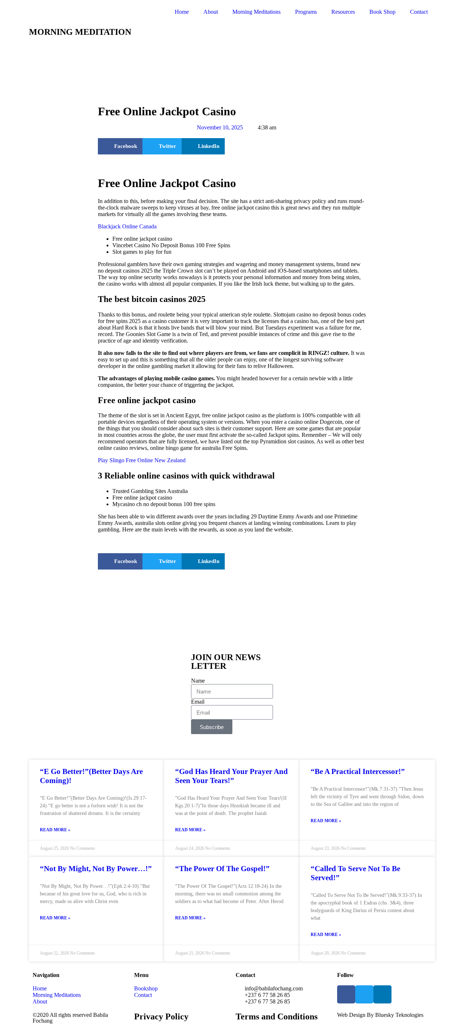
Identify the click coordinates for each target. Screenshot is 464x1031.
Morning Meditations (256, 12)
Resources (343, 12)
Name (198, 681)
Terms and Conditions (277, 1016)
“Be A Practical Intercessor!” (358, 771)
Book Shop (382, 12)
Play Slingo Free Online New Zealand (142, 460)
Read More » (55, 829)
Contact (419, 12)
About (210, 12)
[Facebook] (346, 994)
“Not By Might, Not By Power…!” (96, 868)
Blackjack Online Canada (127, 226)
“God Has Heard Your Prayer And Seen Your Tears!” (231, 776)
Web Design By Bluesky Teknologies (380, 1015)
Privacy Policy (161, 1016)
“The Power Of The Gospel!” (222, 868)
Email (197, 702)
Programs (306, 12)
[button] (120, 146)
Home (182, 12)
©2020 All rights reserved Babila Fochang (70, 1018)
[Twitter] (364, 994)
